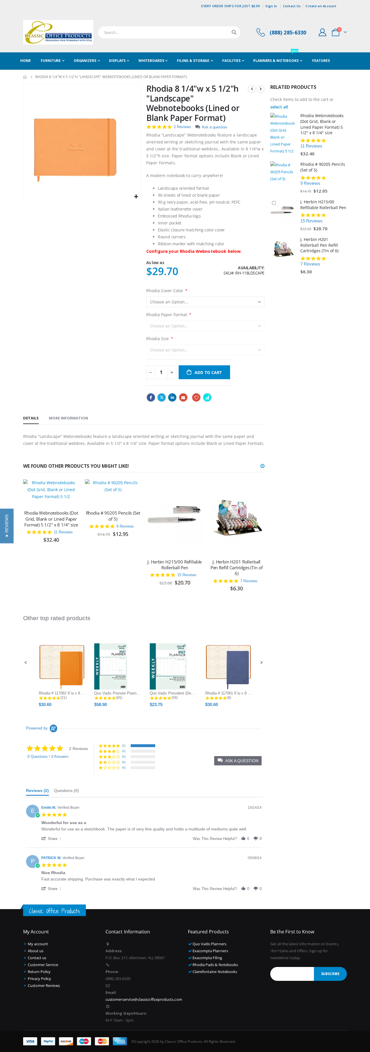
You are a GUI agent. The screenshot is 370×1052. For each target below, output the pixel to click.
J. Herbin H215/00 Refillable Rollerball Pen (174, 564)
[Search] (234, 32)
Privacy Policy (39, 978)
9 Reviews (125, 526)
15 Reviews (187, 575)
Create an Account (321, 6)
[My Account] (322, 32)
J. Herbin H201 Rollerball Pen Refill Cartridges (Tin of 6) (236, 567)
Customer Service (43, 964)
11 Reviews (63, 532)
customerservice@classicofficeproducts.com (144, 999)
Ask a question (214, 127)
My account (38, 943)
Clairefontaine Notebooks (215, 971)
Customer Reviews (44, 985)
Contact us (37, 957)
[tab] (31, 418)
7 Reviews (249, 581)
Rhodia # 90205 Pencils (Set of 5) (113, 516)
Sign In (271, 6)
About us (36, 950)
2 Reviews (182, 127)
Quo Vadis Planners (209, 943)
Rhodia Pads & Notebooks (215, 964)
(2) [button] (123, 745)
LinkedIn (172, 397)
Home (25, 76)
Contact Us (292, 6)
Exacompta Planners (210, 950)
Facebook (151, 397)
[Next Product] (260, 89)
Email (183, 397)
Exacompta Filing (207, 957)
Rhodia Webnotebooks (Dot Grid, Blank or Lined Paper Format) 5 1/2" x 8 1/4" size (51, 519)
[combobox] (169, 32)
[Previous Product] (252, 89)
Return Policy (39, 971)
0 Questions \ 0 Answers (48, 756)
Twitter (161, 397)
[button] (136, 197)
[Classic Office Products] (58, 32)
